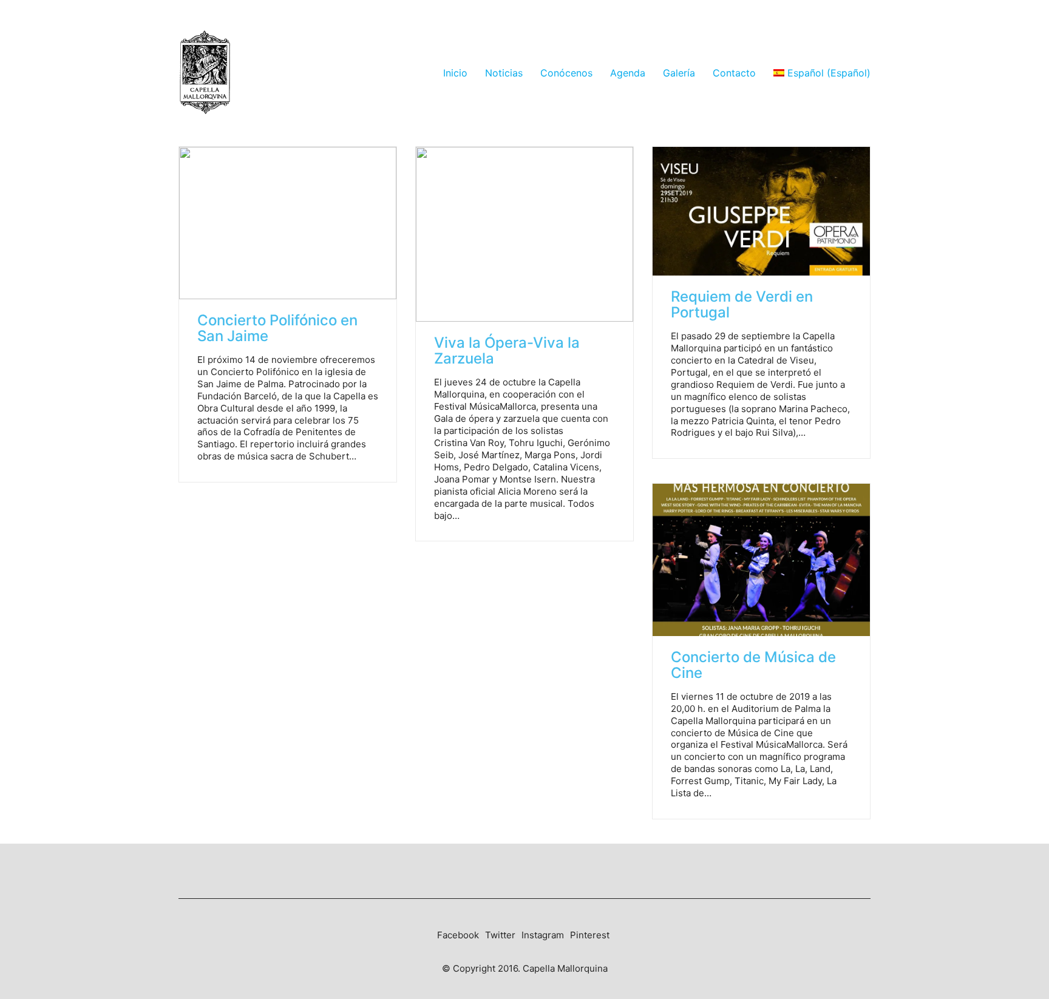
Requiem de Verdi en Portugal (742, 305)
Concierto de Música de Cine (753, 665)
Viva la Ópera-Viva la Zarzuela (507, 351)
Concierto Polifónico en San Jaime (277, 329)
